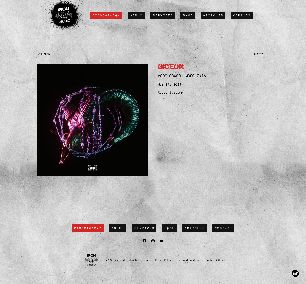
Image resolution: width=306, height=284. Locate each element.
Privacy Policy (163, 260)
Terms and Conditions (188, 260)
